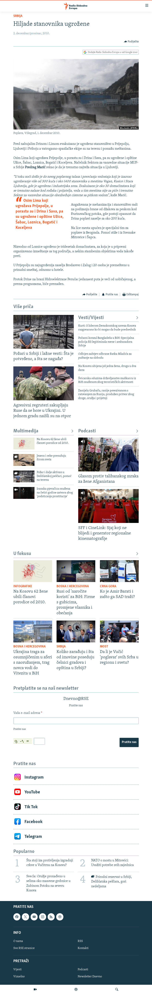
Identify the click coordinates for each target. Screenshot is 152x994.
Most (104, 646)
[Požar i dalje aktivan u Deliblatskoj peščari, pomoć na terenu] (23, 476)
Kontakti (83, 948)
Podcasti (87, 431)
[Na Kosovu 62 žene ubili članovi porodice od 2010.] (23, 443)
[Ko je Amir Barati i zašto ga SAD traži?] (119, 571)
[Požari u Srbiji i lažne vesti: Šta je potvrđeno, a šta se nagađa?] (43, 332)
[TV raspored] (59, 916)
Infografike (22, 586)
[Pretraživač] (116, 989)
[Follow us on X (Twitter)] (25, 916)
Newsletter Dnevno (90, 976)
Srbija (17, 16)
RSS (80, 941)
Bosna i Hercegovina (73, 586)
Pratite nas (129, 742)
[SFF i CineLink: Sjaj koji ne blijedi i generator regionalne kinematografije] (108, 506)
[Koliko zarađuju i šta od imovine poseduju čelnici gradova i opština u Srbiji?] (76, 631)
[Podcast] (76, 989)
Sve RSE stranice (24, 948)
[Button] (131, 41)
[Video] (35, 989)
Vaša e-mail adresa (27, 713)
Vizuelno (19, 976)
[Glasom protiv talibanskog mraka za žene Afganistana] (108, 454)
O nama (18, 941)
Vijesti (17, 969)
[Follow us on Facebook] (16, 916)
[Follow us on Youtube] (34, 916)
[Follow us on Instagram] (42, 916)
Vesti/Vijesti (91, 317)
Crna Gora (108, 586)
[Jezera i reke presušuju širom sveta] (23, 460)
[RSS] (51, 916)
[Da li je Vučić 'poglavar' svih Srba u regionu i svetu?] (119, 631)
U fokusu (22, 553)
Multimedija (25, 431)
